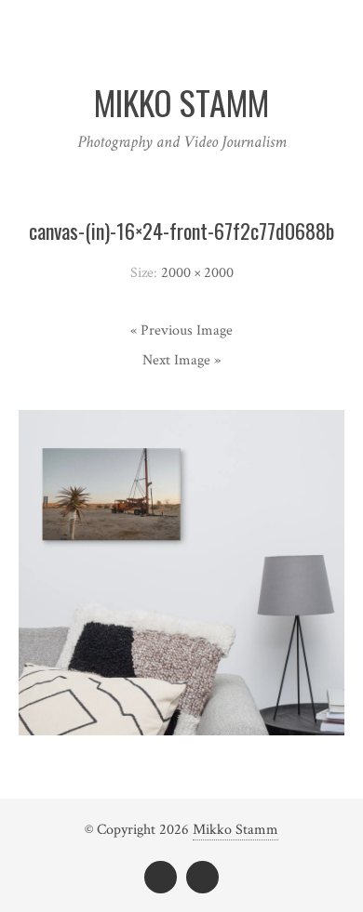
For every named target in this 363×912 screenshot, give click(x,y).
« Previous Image (181, 330)
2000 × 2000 (197, 273)
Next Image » (181, 360)
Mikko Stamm (235, 829)
